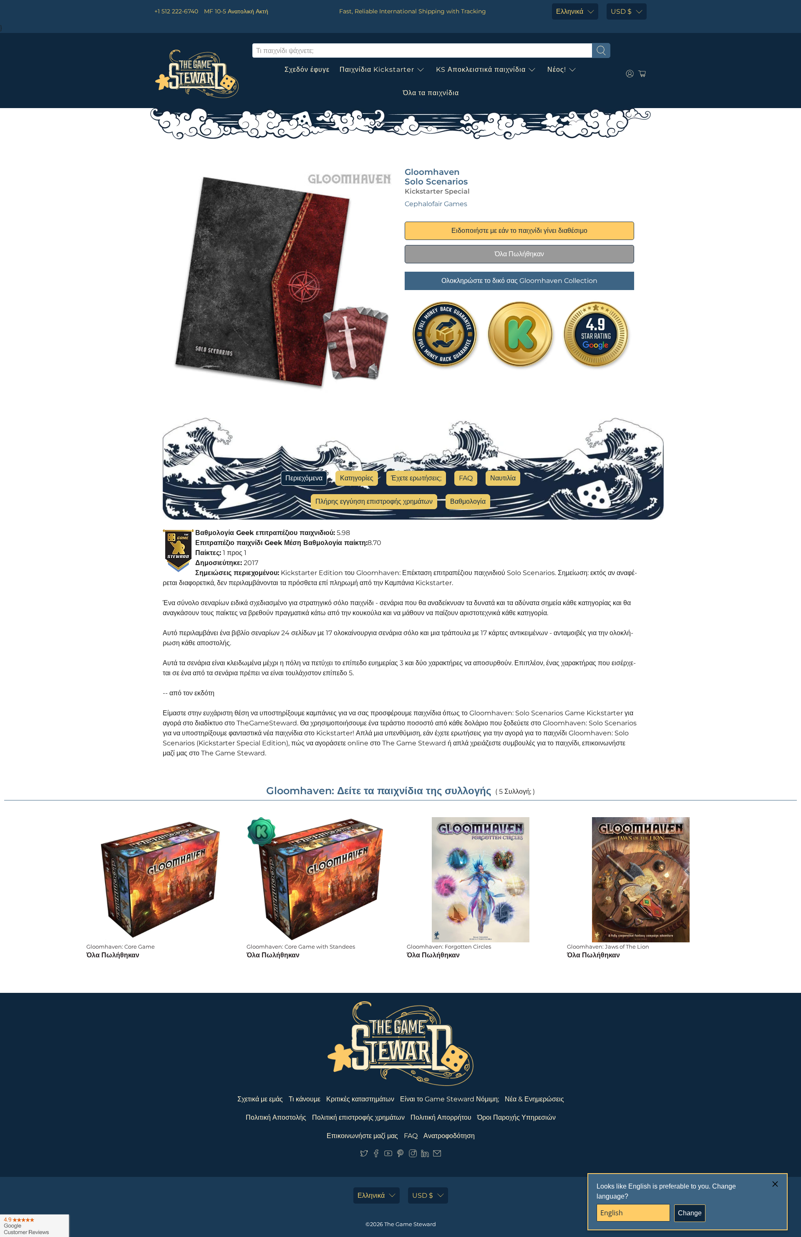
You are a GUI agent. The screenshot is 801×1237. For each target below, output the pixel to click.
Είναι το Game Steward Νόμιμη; (449, 1099)
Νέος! (556, 69)
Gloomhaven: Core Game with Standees (301, 946)
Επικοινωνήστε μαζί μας (362, 1136)
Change (690, 1213)
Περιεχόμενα (303, 478)
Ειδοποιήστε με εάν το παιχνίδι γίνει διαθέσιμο (519, 231)
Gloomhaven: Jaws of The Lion (608, 946)
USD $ (621, 11)
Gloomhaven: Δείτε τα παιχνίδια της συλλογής (378, 791)
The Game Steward (410, 1224)
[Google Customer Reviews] (34, 1225)
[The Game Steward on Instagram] (413, 1155)
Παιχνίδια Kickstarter (377, 69)
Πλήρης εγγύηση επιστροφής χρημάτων (374, 501)
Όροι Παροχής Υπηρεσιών (516, 1117)
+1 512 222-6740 (176, 11)
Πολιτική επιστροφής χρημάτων (358, 1117)
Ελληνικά (569, 11)
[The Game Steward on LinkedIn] (425, 1155)
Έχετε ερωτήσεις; (416, 478)
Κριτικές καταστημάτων (360, 1099)
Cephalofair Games (436, 204)
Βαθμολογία (468, 501)
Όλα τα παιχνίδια (431, 93)
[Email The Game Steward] (437, 1155)
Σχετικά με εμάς (260, 1099)
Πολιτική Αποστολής (276, 1117)
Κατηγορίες (356, 478)
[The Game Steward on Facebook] (376, 1155)
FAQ (466, 478)
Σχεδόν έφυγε (307, 69)
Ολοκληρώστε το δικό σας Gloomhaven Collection (519, 281)
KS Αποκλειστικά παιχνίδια (481, 69)
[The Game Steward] (197, 74)
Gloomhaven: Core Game (120, 946)
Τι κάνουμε (304, 1099)
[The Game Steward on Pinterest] (400, 1155)
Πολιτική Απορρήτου (441, 1117)
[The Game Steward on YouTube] (388, 1155)
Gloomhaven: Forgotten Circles (449, 946)
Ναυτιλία (503, 478)
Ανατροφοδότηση (449, 1136)
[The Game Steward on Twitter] (364, 1155)
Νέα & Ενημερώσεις (534, 1099)
